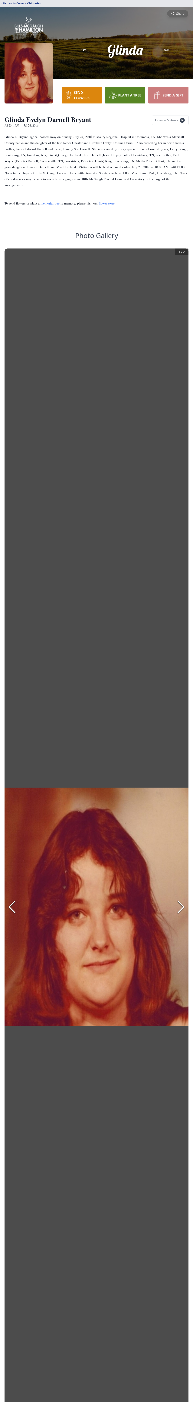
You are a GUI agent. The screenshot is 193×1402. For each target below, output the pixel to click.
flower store (107, 203)
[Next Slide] (180, 907)
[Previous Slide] (12, 907)
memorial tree (50, 203)
